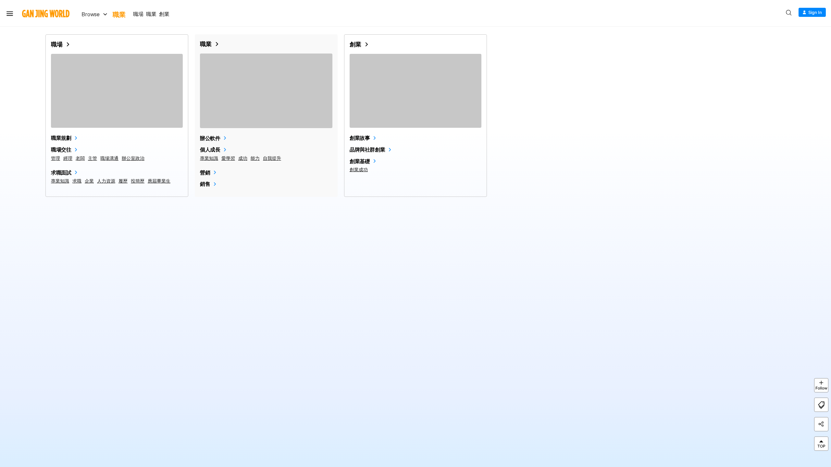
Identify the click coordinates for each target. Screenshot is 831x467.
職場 (138, 14)
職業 (119, 14)
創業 (164, 14)
